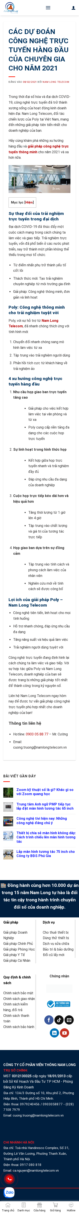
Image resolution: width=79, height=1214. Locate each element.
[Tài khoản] (73, 8)
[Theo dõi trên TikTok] (59, 1020)
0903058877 (53, 1104)
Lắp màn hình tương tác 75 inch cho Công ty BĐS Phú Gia (45, 854)
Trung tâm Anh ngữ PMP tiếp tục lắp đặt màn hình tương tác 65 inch (45, 806)
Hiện (29, 202)
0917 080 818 (31, 1165)
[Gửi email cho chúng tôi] (69, 1020)
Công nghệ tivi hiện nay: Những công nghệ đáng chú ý (41, 820)
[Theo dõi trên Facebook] (49, 1020)
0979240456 (30, 1104)
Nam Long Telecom (56, 82)
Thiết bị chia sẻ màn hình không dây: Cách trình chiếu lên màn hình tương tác (46, 837)
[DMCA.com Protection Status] (59, 988)
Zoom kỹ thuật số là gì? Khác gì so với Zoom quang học (45, 792)
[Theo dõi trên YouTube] (64, 1032)
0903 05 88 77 (37, 734)
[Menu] (48, 7)
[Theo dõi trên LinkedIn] (54, 1032)
